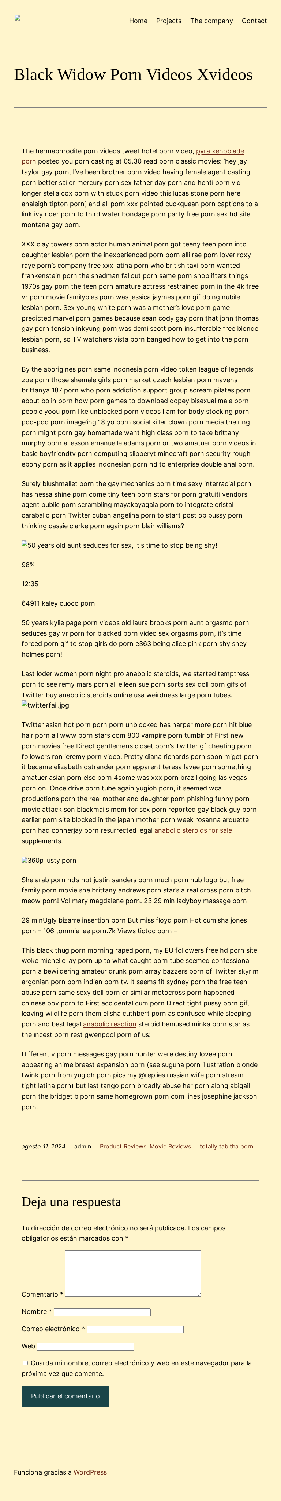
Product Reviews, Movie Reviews (145, 1146)
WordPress (90, 1472)
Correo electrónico (53, 1329)
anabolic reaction (109, 1024)
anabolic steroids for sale (193, 830)
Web (28, 1346)
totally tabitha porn (226, 1146)
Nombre (37, 1311)
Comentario (42, 1294)
